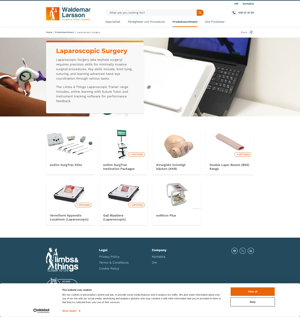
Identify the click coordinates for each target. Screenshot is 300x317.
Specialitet (112, 21)
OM (236, 3)
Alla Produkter (215, 21)
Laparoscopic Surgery (88, 32)
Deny (252, 301)
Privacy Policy (109, 256)
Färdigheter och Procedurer (146, 21)
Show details (69, 310)
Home (49, 32)
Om (154, 262)
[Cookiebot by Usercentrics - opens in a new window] (41, 311)
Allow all (252, 291)
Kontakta (248, 3)
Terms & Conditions (114, 262)
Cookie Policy (109, 268)
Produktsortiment (185, 21)
